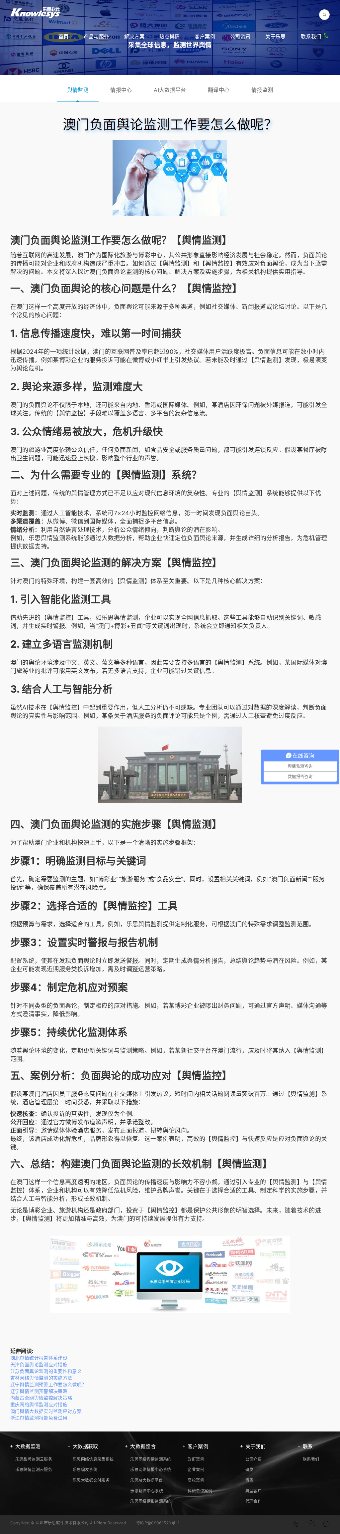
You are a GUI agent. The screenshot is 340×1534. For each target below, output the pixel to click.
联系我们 (311, 36)
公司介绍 (253, 1459)
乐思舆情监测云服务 (33, 1469)
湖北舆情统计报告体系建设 (38, 1358)
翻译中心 (218, 90)
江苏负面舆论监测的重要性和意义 (46, 1371)
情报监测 (262, 90)
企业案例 (196, 1469)
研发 (249, 1469)
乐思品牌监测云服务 (33, 1459)
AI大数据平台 (170, 90)
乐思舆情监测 (47, 538)
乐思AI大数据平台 (146, 1480)
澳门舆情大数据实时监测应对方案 (46, 1411)
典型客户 (253, 1490)
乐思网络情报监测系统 (150, 1501)
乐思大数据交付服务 (91, 1480)
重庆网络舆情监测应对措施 (38, 1404)
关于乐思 (275, 36)
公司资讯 (240, 36)
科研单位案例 (200, 1490)
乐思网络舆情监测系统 (150, 1459)
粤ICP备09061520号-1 (158, 1522)
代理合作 (253, 1501)
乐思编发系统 (85, 1469)
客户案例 (205, 36)
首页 (63, 36)
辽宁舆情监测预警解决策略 (38, 1391)
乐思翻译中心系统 (146, 1490)
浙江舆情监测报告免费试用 (38, 1418)
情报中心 (121, 90)
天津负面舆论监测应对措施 (38, 1364)
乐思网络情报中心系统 (150, 1469)
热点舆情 (169, 36)
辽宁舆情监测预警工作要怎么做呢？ (48, 1384)
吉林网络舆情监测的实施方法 (41, 1378)
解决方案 (134, 36)
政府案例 (196, 1459)
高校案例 (196, 1480)
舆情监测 (78, 90)
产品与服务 (96, 36)
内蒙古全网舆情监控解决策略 (41, 1398)
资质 (249, 1480)
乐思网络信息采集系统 (93, 1459)
